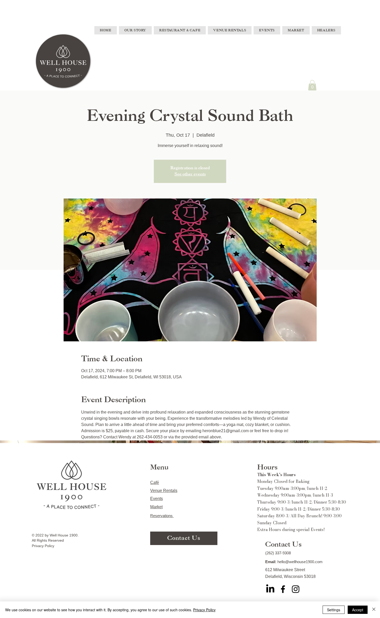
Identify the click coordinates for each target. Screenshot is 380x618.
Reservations (162, 515)
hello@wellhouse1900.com (300, 562)
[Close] (374, 610)
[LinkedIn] (270, 589)
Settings (333, 609)
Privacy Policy (204, 609)
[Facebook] (283, 589)
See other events (190, 174)
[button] (312, 85)
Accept (357, 609)
